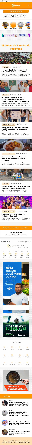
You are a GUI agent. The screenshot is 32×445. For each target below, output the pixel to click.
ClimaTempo (28, 242)
